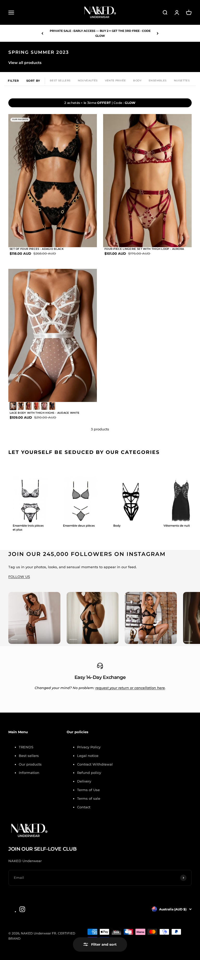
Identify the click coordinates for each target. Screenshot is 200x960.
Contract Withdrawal (95, 764)
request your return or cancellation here (130, 688)
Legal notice (87, 756)
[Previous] (42, 33)
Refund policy (89, 773)
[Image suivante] (88, 180)
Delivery (84, 781)
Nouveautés (88, 80)
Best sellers (29, 756)
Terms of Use (88, 790)
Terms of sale (88, 798)
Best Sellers (60, 80)
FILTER (13, 80)
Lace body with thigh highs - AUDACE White (44, 412)
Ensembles (158, 80)
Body (137, 80)
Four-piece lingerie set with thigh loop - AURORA (144, 249)
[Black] (20, 406)
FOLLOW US (19, 576)
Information (29, 773)
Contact (83, 807)
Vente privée (115, 80)
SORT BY (33, 80)
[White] (13, 406)
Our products (30, 764)
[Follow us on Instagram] (22, 909)
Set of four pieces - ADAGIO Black (37, 249)
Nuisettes (182, 80)
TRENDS (26, 747)
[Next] (158, 33)
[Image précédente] (17, 180)
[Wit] (28, 406)
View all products (24, 62)
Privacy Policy (89, 747)
